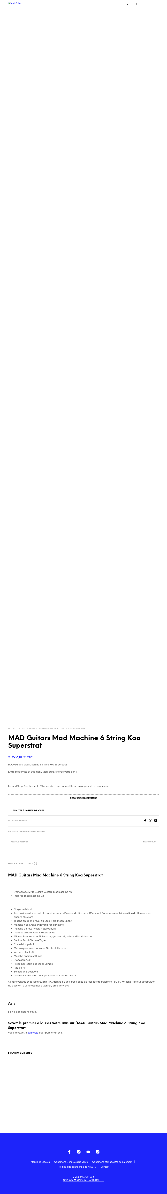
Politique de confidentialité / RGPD (77, 1166)
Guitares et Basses (27, 728)
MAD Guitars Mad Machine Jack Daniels (98, 1108)
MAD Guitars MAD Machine (73, 728)
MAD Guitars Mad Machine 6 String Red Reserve (138, 1108)
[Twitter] (151, 821)
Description (15, 864)
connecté (33, 1032)
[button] (125, 4)
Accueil (11, 728)
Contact (105, 1166)
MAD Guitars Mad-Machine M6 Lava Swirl (61, 1108)
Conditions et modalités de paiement (112, 1161)
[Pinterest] (156, 821)
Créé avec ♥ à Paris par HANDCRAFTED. (83, 1180)
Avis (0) (32, 864)
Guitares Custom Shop (48, 728)
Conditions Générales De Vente (71, 1161)
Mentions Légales (40, 1161)
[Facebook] (146, 821)
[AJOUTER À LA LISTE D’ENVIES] (39, 1107)
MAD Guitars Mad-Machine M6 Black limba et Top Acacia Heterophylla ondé (23, 1110)
